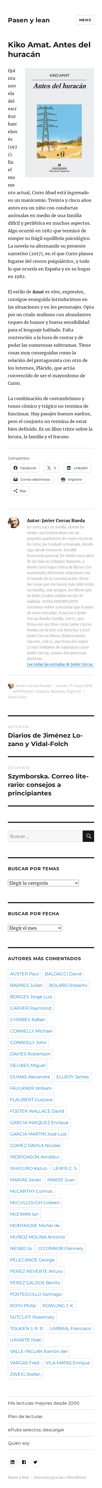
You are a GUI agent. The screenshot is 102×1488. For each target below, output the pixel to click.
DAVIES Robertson (30, 1054)
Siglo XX (74, 691)
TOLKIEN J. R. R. (27, 1328)
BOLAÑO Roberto (68, 985)
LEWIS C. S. (65, 1168)
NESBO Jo (21, 1248)
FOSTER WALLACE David (37, 1111)
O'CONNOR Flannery (61, 1248)
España (42, 691)
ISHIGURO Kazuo (28, 1168)
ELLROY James (72, 1076)
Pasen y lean (29, 20)
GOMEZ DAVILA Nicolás (35, 1145)
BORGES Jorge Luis (31, 996)
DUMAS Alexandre (30, 1076)
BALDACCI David (63, 973)
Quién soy (19, 1443)
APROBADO (23, 691)
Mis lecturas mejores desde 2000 (43, 1403)
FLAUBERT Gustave (31, 1099)
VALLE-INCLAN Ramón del (38, 1351)
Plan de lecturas (25, 1416)
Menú (85, 20)
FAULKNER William (31, 1088)
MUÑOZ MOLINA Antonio (37, 1237)
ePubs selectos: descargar (36, 1429)
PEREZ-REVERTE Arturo (36, 1271)
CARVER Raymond (30, 1008)
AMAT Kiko (17, 697)
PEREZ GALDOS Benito (35, 1282)
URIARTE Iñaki (26, 1340)
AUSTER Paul (24, 973)
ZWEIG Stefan (25, 1374)
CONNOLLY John (28, 1042)
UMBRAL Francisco (70, 1328)
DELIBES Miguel (27, 1065)
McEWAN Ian (24, 1214)
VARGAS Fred (24, 1362)
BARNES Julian (26, 985)
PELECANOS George (32, 1259)
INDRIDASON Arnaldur (34, 1157)
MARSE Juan (61, 1179)
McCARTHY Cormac (31, 1191)
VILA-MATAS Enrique (67, 1362)
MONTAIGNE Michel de (35, 1225)
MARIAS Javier (25, 1179)
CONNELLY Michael (31, 1031)
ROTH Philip (23, 1305)
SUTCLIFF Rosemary (32, 1317)
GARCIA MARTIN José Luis (38, 1134)
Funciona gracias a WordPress (60, 1477)
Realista (58, 691)
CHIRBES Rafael (27, 1019)
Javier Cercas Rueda (33, 685)
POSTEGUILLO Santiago (36, 1294)
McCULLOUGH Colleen (35, 1202)
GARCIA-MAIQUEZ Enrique (39, 1122)
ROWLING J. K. (58, 1305)
